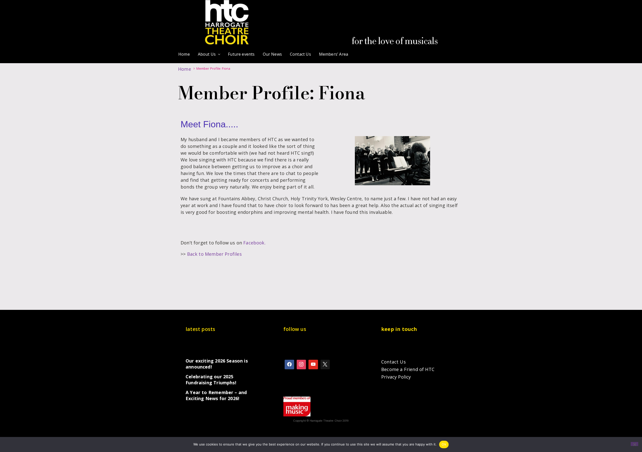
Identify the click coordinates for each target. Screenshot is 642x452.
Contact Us (393, 362)
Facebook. (254, 243)
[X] (325, 364)
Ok (444, 444)
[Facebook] (289, 364)
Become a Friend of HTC (407, 369)
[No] (634, 444)
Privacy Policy (396, 377)
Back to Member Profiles (214, 254)
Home (184, 69)
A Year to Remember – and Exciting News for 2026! (216, 395)
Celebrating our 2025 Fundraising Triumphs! (211, 380)
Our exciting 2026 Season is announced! (217, 364)
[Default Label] (313, 364)
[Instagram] (301, 364)
